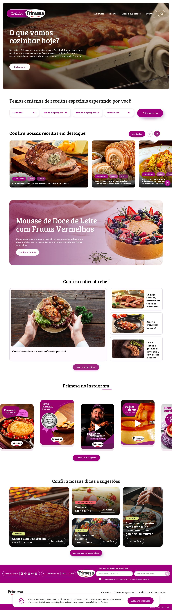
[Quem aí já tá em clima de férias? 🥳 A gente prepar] (97, 427)
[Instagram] (22, 573)
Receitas (113, 13)
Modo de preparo (53, 112)
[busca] (161, 13)
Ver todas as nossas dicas (86, 553)
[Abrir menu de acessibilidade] (167, 183)
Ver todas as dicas (86, 367)
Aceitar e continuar (140, 600)
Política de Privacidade (141, 579)
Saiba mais (19, 67)
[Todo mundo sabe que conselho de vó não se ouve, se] (57, 423)
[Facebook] (25, 573)
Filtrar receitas (150, 113)
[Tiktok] (29, 573)
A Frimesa (99, 13)
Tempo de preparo (86, 112)
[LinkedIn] (36, 573)
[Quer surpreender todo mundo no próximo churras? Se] (17, 427)
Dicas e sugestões (131, 13)
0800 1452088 (68, 573)
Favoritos (150, 13)
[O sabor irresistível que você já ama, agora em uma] (138, 423)
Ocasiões (17, 112)
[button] (157, 134)
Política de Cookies (99, 602)
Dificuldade (113, 112)
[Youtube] (32, 573)
